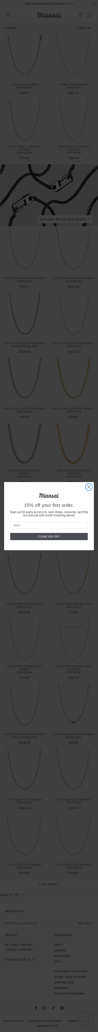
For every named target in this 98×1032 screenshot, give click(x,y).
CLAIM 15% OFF (49, 536)
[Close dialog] (88, 487)
